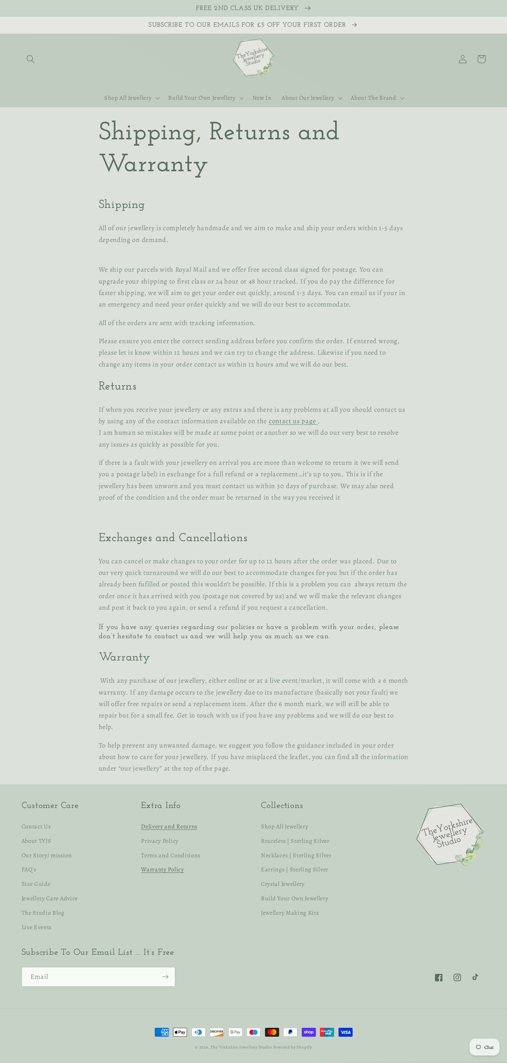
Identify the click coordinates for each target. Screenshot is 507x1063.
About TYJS (37, 841)
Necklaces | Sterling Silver (296, 855)
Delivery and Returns (169, 826)
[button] (31, 59)
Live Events (37, 927)
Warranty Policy (162, 869)
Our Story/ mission (47, 855)
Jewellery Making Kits (290, 913)
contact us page (293, 420)
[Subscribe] (165, 977)
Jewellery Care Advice (50, 898)
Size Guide (36, 884)
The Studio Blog (43, 913)
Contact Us (36, 826)
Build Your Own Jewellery (294, 898)
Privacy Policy (160, 841)
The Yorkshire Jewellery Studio (241, 1047)
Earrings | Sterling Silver (294, 869)
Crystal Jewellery (283, 884)
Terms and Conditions (170, 855)
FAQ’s (29, 869)
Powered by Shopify (292, 1047)
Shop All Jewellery (284, 826)
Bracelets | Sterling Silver (295, 841)
